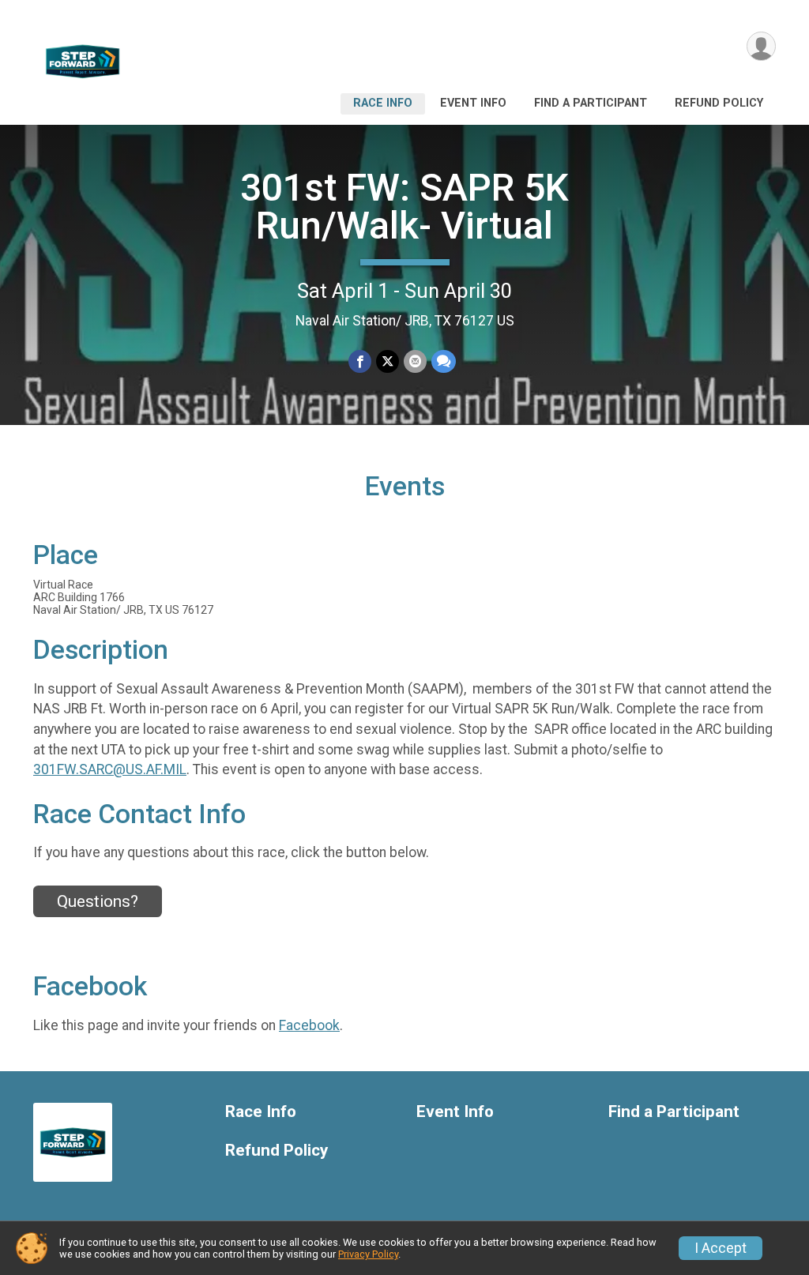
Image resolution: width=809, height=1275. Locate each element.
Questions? (97, 901)
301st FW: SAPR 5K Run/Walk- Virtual (404, 206)
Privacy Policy (368, 1254)
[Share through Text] (443, 361)
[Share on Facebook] (359, 361)
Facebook (309, 1025)
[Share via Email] (415, 361)
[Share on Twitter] (387, 361)
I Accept (720, 1248)
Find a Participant (590, 103)
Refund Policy (719, 103)
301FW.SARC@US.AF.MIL (109, 769)
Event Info (473, 103)
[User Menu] (761, 46)
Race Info (382, 103)
